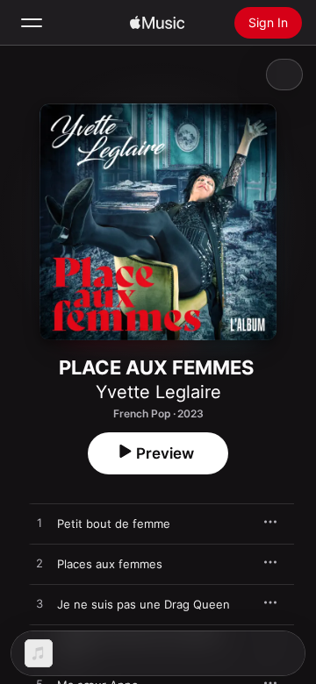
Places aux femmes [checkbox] (109, 564)
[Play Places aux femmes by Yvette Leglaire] (39, 564)
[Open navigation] (31, 23)
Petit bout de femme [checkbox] (113, 524)
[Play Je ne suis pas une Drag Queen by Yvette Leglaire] (39, 604)
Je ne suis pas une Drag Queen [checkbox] (143, 604)
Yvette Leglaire (158, 392)
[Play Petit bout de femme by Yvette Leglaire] (39, 523)
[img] (157, 23)
